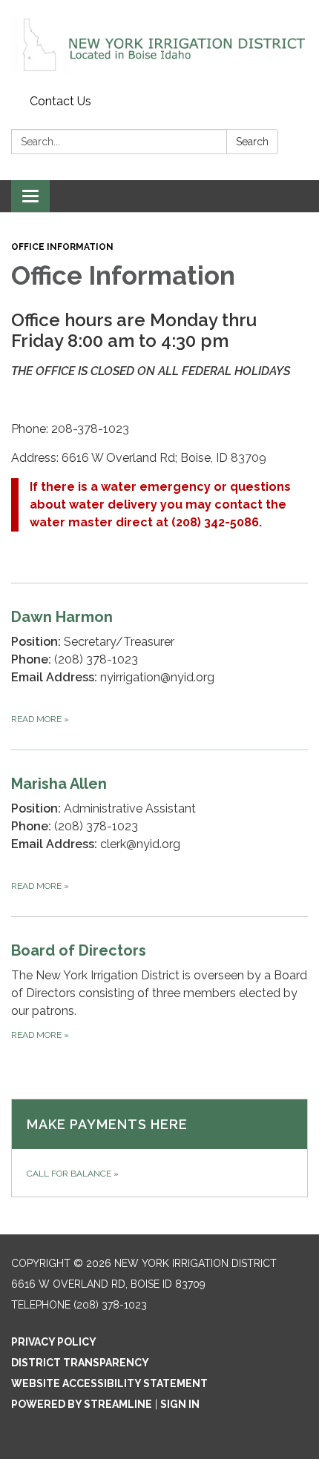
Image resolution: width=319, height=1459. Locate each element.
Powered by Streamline (81, 1404)
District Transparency (80, 1363)
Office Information (62, 247)
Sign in (180, 1404)
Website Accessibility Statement (109, 1383)
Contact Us (60, 101)
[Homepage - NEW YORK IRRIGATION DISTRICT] (159, 44)
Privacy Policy (53, 1342)
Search (252, 142)
